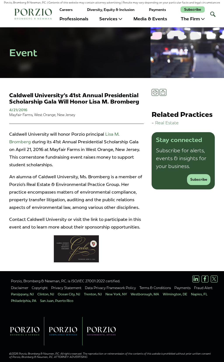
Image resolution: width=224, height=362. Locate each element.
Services (108, 18)
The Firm (190, 18)
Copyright (40, 288)
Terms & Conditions (155, 288)
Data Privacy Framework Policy (110, 288)
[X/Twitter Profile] (214, 278)
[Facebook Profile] (204, 278)
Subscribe (192, 9)
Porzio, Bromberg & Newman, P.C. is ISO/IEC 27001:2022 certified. (65, 281)
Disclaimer (19, 288)
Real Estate (167, 122)
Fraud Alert (203, 288)
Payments (157, 10)
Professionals (74, 18)
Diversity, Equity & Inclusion (111, 10)
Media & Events (150, 18)
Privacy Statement (66, 288)
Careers (66, 10)
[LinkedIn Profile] (195, 278)
